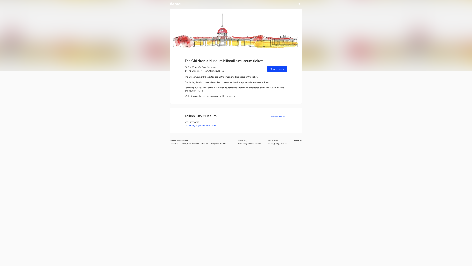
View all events (278, 116)
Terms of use (273, 140)
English (299, 140)
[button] (299, 4)
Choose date (277, 68)
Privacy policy (273, 143)
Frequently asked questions (249, 143)
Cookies (283, 143)
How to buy (242, 140)
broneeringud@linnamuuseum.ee (200, 125)
